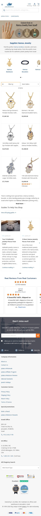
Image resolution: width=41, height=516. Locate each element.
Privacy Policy (27, 343)
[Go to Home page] (9, 4)
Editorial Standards (7, 379)
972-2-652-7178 (8, 435)
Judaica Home (5, 16)
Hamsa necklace (19, 47)
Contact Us (4, 365)
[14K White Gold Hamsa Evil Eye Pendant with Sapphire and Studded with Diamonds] (10, 133)
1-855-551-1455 (8, 456)
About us (4, 361)
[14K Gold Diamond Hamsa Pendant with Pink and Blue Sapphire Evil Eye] (30, 166)
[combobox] (20, 10)
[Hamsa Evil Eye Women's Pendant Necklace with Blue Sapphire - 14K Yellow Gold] (10, 100)
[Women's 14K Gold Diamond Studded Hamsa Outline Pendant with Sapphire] (30, 100)
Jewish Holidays (6, 382)
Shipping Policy (5, 395)
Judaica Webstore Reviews (9, 375)
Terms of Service (6, 402)
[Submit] (4, 10)
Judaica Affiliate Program (8, 372)
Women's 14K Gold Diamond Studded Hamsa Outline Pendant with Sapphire (30, 112)
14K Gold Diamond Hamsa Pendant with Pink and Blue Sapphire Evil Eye (30, 177)
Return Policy (5, 399)
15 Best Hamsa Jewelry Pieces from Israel (30, 240)
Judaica (24, 506)
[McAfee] (21, 476)
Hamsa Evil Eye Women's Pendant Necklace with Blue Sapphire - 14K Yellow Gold (10, 112)
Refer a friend (5, 411)
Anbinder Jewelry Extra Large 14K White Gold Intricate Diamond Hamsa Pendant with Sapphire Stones (10, 177)
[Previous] (1, 243)
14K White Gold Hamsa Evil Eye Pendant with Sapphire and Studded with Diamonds (10, 144)
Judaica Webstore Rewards (9, 415)
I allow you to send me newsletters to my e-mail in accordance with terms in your (19, 342)
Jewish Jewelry (15, 16)
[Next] (37, 66)
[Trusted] (10, 476)
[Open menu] (2, 5)
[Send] (38, 335)
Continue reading (7, 267)
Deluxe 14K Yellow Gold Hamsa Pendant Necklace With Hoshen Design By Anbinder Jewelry (30, 144)
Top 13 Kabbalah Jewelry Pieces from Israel (9, 241)
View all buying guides (8, 212)
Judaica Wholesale (6, 368)
